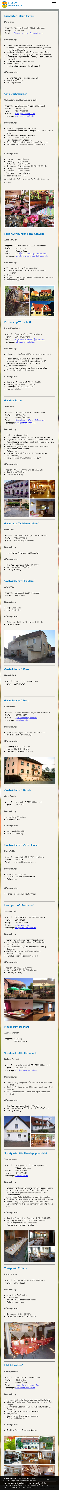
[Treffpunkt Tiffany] (29, 1340)
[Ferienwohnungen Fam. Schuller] (29, 300)
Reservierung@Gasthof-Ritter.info (30, 420)
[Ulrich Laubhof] (29, 1457)
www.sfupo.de (21, 1175)
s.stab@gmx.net (22, 925)
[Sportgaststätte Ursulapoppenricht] (29, 1246)
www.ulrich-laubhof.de (25, 1388)
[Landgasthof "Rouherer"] (29, 999)
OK (47, 1479)
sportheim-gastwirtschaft (26, 1070)
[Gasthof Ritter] (29, 498)
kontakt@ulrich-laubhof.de (27, 1385)
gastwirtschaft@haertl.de (26, 717)
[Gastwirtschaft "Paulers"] (29, 646)
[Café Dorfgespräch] (29, 209)
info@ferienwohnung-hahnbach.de (30, 253)
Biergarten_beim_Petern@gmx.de (29, 33)
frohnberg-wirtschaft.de (25, 342)
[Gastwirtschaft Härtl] (29, 770)
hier (32, 1487)
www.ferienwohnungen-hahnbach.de (31, 256)
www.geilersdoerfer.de (24, 116)
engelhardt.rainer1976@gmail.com (30, 339)
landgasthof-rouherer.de (25, 927)
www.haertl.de (21, 720)
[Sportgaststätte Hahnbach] (29, 1131)
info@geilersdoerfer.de (25, 113)
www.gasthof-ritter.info (25, 423)
